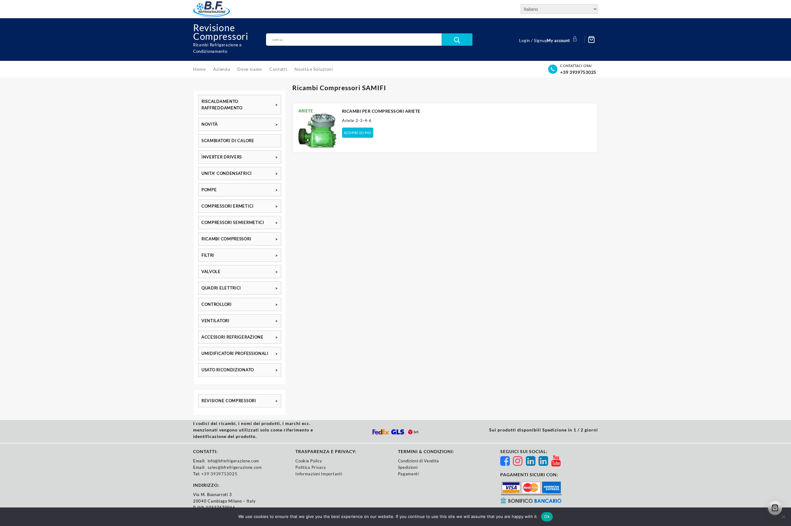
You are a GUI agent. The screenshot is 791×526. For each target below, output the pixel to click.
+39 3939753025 (578, 72)
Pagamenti (408, 473)
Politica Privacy (310, 467)
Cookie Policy (308, 460)
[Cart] (591, 39)
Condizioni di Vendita (418, 460)
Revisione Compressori (220, 32)
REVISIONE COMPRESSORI (228, 400)
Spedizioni (408, 467)
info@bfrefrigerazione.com (234, 460)
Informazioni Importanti (318, 473)
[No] (783, 517)
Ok (547, 516)
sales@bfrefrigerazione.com (235, 467)
